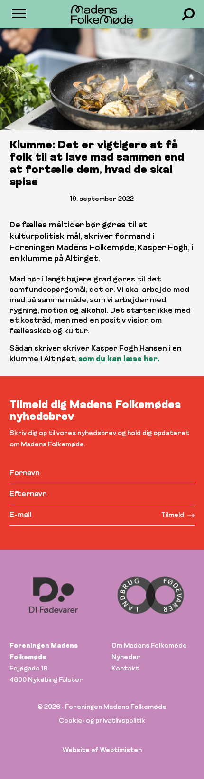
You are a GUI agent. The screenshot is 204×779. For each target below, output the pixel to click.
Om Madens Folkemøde (149, 646)
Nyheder (125, 657)
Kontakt (125, 669)
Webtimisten (121, 750)
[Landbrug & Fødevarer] (151, 595)
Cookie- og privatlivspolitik (102, 721)
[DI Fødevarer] (53, 595)
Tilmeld (172, 515)
